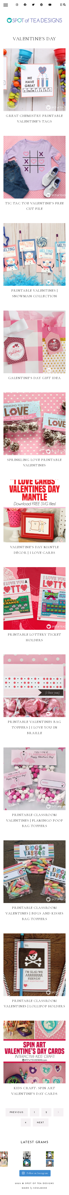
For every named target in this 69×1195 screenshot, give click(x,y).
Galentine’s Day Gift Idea (34, 378)
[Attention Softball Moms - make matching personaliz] (50, 1155)
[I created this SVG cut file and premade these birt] (4, 1155)
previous (17, 1112)
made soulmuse (34, 1188)
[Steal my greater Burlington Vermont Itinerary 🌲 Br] (50, 1163)
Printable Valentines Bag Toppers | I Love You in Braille (34, 727)
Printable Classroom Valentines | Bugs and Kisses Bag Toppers (34, 913)
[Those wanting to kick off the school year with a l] (4, 1163)
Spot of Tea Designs (39, 1183)
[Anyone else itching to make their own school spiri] (27, 1155)
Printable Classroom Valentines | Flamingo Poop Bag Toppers (34, 820)
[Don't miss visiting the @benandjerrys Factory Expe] (27, 1163)
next (40, 1123)
